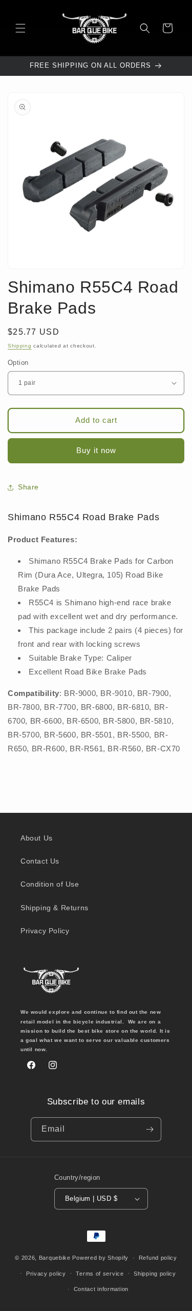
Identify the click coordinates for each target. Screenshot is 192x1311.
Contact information (101, 1289)
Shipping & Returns (54, 908)
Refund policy (158, 1258)
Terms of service (99, 1274)
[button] (20, 28)
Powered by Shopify (100, 1258)
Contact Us (39, 861)
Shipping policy (155, 1274)
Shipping (20, 346)
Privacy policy (46, 1274)
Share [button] (28, 487)
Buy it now (96, 450)
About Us (36, 838)
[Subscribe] (149, 1129)
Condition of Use (49, 884)
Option (18, 362)
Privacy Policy (44, 931)
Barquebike (55, 1258)
